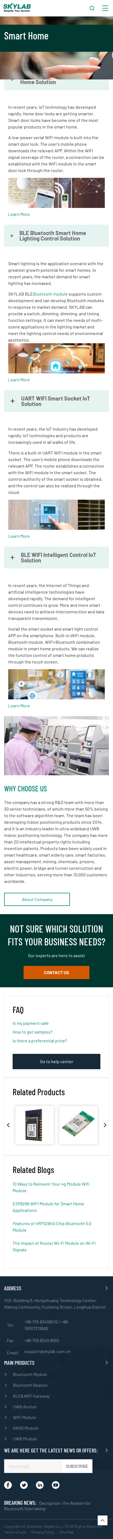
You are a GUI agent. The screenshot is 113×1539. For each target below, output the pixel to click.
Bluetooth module (51, 293)
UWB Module (25, 1438)
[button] (8, 1125)
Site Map (67, 1532)
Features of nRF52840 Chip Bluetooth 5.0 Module (52, 1226)
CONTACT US (56, 972)
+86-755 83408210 (41, 1321)
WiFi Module (24, 1417)
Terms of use (15, 1532)
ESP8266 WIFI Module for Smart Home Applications (48, 1207)
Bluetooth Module (30, 1374)
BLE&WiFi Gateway (31, 1395)
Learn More (19, 214)
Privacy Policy (42, 1532)
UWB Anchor (25, 1406)
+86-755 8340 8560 (41, 1340)
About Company (37, 899)
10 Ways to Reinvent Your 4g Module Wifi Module (51, 1187)
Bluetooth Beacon (30, 1385)
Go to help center (56, 1061)
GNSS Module (25, 1428)
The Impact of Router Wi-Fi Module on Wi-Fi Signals (54, 1246)
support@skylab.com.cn (47, 1351)
